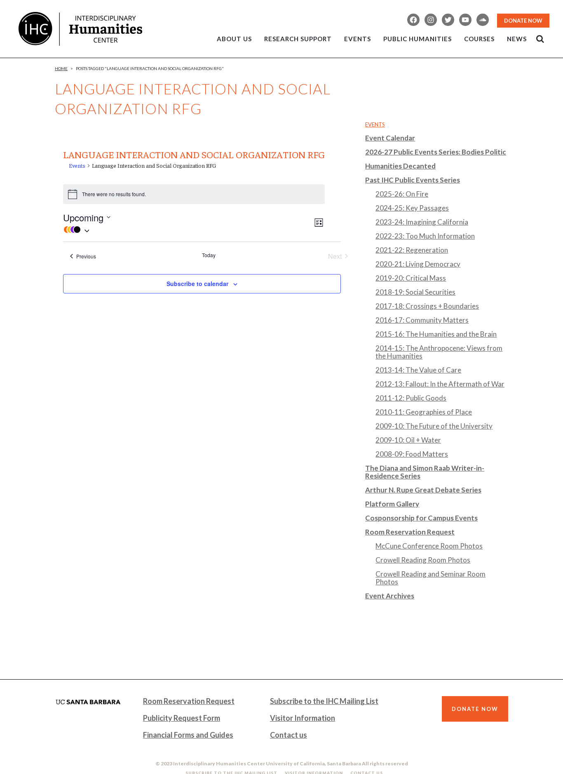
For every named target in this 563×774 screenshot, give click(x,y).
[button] (188, 229)
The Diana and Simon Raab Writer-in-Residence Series (424, 472)
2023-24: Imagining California (421, 222)
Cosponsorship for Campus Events (421, 518)
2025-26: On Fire (401, 194)
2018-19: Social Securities (415, 292)
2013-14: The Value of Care (418, 370)
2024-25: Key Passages (412, 208)
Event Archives (389, 595)
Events (77, 165)
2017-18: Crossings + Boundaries (427, 306)
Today (209, 255)
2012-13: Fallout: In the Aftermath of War (439, 384)
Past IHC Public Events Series (412, 180)
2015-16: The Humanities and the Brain (436, 334)
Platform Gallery (392, 504)
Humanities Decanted (400, 166)
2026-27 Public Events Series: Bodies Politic (435, 152)
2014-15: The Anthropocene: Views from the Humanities (438, 352)
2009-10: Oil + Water (408, 440)
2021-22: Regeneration (411, 250)
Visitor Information (302, 717)
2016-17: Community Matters (422, 320)
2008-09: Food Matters (411, 454)
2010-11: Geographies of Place (423, 412)
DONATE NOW (523, 20)
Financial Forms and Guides (188, 734)
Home (61, 68)
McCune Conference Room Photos (429, 546)
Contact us (288, 734)
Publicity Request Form (181, 717)
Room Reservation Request (410, 532)
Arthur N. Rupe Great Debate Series (423, 490)
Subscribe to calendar (197, 283)
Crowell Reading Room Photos (422, 560)
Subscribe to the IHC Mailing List (324, 701)
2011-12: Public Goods (410, 398)
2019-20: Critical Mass (410, 278)
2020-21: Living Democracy (417, 264)
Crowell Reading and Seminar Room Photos (430, 578)
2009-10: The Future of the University (434, 426)
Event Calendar (390, 138)
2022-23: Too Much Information (425, 236)
